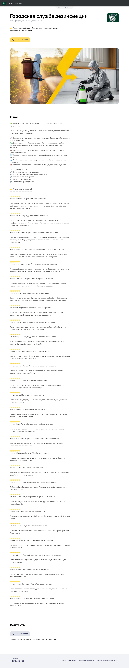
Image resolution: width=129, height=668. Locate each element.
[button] (20, 39)
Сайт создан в (61, 7)
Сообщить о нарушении (68, 660)
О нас (10, 3)
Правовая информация (86, 660)
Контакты (18, 3)
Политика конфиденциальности (106, 660)
